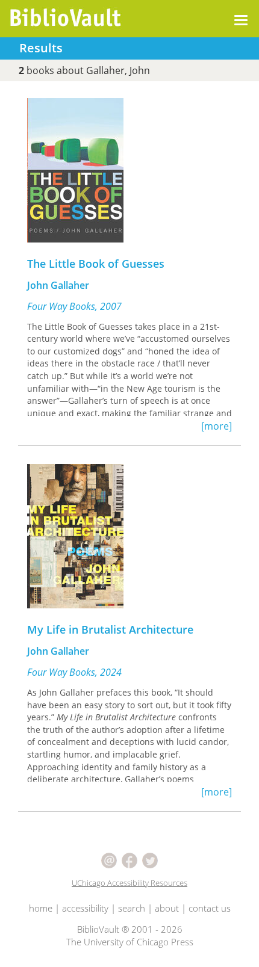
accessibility (85, 908)
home (40, 908)
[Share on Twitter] (150, 859)
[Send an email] (110, 859)
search (131, 908)
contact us (210, 908)
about (167, 908)
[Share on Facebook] (130, 859)
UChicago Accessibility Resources (129, 882)
